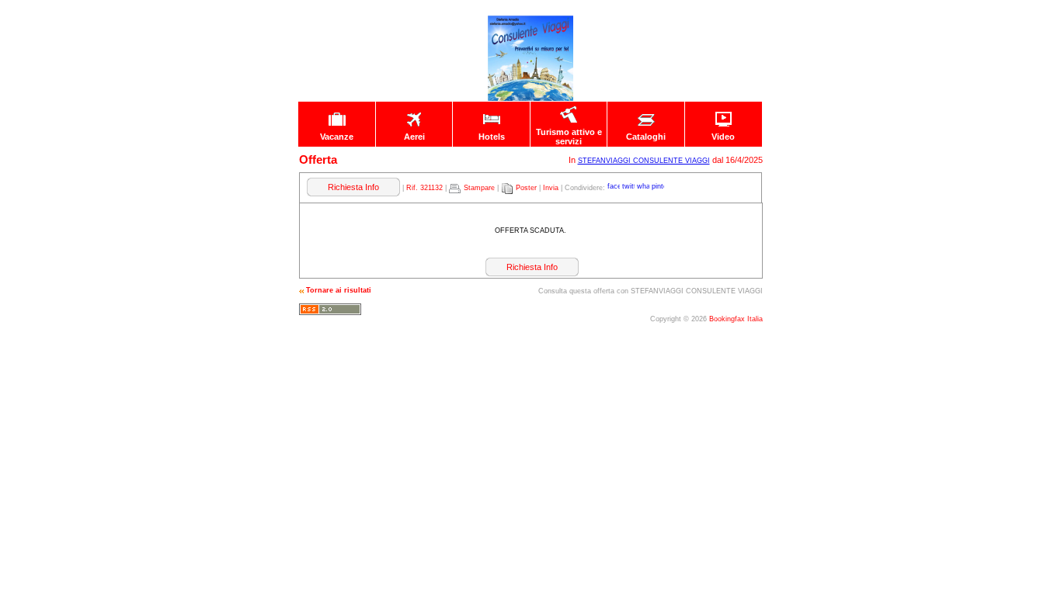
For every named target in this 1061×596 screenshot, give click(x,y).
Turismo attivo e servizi (569, 136)
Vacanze (336, 136)
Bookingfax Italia (736, 319)
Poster (526, 188)
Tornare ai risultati (338, 290)
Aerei (414, 136)
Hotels (491, 136)
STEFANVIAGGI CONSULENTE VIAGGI (644, 161)
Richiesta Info (353, 187)
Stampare (479, 188)
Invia (550, 188)
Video (723, 136)
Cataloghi (646, 136)
